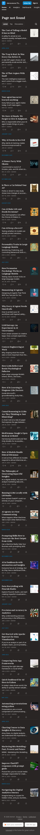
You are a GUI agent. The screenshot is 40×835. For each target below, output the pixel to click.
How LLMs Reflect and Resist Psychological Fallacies (12, 369)
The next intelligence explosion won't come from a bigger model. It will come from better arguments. (14, 80)
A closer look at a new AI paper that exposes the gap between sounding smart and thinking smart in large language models (14, 421)
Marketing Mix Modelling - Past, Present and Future (14, 747)
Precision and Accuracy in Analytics (14, 611)
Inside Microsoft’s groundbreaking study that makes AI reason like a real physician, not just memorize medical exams (13, 394)
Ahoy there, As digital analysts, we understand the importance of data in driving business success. (14, 734)
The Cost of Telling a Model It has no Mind (14, 31)
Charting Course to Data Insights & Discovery (13, 728)
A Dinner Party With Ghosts (11, 162)
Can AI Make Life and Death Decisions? (12, 210)
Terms (25, 817)
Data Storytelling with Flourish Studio (12, 587)
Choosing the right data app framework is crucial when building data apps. (12, 667)
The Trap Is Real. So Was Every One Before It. (13, 55)
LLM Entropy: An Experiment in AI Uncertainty (10, 328)
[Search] (36, 24)
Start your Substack (14, 825)
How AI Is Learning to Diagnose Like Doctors (12, 389)
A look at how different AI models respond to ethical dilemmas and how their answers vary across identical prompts (15, 459)
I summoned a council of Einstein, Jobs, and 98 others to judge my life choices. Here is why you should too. (13, 168)
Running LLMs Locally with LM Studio (14, 494)
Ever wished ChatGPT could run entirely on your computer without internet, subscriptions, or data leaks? (14, 499)
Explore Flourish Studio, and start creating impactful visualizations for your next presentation (14, 593)
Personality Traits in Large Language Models (14, 245)
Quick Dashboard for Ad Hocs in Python (13, 681)
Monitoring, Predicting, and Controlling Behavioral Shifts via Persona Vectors (14, 251)
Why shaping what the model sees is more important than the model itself (14, 353)
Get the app (30, 825)
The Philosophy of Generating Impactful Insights (12, 474)
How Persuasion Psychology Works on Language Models (12, 271)
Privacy (18, 817)
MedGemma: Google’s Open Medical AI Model (14, 434)
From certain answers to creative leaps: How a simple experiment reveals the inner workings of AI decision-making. (14, 334)
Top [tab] (11, 24)
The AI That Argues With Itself (13, 74)
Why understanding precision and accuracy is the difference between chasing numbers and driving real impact (13, 617)
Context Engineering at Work (13, 348)
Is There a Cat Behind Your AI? (14, 186)
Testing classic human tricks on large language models (13, 277)
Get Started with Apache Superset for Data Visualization (13, 637)
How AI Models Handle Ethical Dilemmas (12, 453)
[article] (20, 37)
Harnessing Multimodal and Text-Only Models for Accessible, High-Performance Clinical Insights (14, 440)
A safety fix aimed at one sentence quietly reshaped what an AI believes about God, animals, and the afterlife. (14, 37)
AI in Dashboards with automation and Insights (13, 563)
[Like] (3, 506)
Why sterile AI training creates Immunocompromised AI (13, 144)
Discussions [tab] (19, 24)
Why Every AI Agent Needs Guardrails (14, 307)
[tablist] (13, 24)
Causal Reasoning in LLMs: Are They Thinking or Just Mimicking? (14, 414)
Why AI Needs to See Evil (13, 140)
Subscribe (27, 3)
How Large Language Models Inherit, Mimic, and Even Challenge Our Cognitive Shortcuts (13, 375)
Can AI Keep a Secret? (12, 228)
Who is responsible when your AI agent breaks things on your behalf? (14, 123)
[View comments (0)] (11, 129)
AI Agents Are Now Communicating (10, 513)
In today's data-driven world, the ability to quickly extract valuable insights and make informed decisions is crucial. (14, 686)
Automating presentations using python (14, 705)
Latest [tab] (5, 24)
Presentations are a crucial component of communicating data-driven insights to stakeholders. (13, 710)
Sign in (35, 3)
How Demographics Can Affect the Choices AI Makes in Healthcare (13, 216)
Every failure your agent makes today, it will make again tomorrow (14, 104)
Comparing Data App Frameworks (12, 662)
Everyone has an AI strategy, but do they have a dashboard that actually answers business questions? (14, 569)
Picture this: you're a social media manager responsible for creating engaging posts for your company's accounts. (14, 772)
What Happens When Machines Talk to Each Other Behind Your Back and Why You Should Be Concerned (14, 518)
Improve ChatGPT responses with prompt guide (13, 766)
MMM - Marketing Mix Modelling (14, 752)
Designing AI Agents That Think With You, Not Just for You (14, 294)
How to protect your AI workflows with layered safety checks (13, 313)
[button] (4, 7)
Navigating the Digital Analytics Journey (12, 791)
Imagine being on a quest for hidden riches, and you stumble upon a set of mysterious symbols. (14, 796)
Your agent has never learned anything (12, 98)
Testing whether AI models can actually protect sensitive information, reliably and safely (14, 232)
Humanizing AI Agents (12, 290)
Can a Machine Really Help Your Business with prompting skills (14, 545)
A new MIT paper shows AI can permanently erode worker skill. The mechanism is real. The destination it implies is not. (14, 61)
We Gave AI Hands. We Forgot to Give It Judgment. (14, 117)
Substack (9, 830)
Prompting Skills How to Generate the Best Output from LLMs (14, 538)
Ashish (9, 41)
